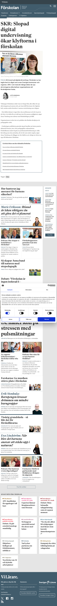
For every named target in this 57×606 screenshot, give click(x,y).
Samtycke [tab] (9, 289)
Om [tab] (47, 289)
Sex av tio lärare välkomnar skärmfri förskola (13, 147)
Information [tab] (28, 289)
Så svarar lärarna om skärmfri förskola (11, 150)
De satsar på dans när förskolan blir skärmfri (13, 153)
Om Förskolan (4, 592)
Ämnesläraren (14, 13)
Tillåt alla (46, 319)
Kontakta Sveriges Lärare (47, 595)
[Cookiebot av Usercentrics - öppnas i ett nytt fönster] (48, 285)
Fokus (7, 177)
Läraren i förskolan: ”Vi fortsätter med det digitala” (14, 160)
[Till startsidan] (5, 2)
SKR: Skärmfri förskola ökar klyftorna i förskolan (14, 169)
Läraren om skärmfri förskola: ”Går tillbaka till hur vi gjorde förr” (17, 156)
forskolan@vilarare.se (6, 594)
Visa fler (49, 235)
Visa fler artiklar (21, 487)
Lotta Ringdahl (15, 95)
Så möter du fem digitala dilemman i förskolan (13, 166)
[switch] (21, 313)
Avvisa (10, 319)
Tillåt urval (28, 319)
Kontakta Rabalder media (28, 593)
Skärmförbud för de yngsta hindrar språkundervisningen (15, 163)
